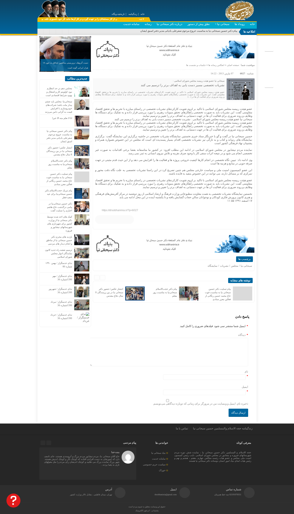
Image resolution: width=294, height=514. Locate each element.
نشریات (224, 265)
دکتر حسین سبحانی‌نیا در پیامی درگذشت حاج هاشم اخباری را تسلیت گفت (59, 207)
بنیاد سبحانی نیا (158, 453)
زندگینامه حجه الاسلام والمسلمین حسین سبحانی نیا (222, 428)
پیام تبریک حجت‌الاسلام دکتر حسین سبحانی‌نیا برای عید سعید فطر (58, 194)
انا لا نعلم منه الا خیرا (62, 118)
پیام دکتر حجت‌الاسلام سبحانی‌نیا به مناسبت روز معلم (165, 292)
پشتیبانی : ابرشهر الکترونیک (147, 510)
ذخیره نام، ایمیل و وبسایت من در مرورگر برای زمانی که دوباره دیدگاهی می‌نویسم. (200, 403)
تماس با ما (182, 428)
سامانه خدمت (131, 24)
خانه (252, 24)
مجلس (234, 265)
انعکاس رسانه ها (216, 65)
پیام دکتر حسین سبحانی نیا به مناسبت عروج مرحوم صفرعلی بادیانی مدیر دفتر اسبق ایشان (188, 30)
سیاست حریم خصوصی (154, 464)
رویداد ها (240, 24)
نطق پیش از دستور (198, 24)
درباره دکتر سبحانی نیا (169, 24)
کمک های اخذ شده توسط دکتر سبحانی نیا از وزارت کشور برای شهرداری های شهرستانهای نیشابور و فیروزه (59, 223)
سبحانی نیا (246, 265)
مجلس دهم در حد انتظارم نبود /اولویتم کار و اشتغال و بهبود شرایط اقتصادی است (59, 92)
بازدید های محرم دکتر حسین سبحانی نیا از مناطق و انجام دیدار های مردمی (59, 240)
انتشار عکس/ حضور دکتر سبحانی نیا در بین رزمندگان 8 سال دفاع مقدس (109, 292)
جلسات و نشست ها (196, 65)
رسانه (148, 24)
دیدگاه (243, 334)
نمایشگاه (212, 265)
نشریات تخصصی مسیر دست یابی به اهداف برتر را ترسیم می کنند (182, 85)
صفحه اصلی (232, 65)
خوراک (162, 470)
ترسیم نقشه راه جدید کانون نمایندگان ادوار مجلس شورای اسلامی (58, 253)
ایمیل (245, 386)
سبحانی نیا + (222, 24)
